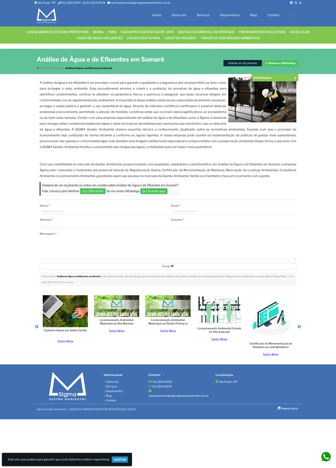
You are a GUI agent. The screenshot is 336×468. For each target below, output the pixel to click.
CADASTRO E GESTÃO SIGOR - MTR (147, 32)
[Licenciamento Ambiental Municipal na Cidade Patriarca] (168, 306)
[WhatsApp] (300, 2)
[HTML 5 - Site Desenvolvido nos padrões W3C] (243, 408)
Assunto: (177, 219)
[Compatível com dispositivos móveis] (270, 408)
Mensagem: (48, 233)
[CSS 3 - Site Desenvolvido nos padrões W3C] (256, 408)
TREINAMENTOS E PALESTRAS (262, 32)
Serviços (203, 15)
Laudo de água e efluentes (99, 38)
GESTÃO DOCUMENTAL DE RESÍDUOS (206, 32)
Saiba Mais (65, 341)
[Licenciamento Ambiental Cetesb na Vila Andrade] (219, 310)
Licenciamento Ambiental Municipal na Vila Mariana (117, 321)
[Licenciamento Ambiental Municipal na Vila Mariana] (116, 306)
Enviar (166, 266)
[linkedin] (291, 2)
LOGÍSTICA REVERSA (180, 38)
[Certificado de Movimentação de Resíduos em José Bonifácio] (270, 317)
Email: (176, 205)
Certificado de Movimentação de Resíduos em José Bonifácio (270, 345)
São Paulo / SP (46, 2)
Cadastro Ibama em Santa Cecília (65, 330)
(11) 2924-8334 (71, 2)
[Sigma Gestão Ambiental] (67, 386)
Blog (253, 15)
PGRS (112, 32)
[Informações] (292, 16)
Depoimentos (230, 15)
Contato (273, 15)
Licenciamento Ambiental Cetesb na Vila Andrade (219, 330)
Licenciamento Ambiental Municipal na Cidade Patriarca (168, 321)
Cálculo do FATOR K (143, 38)
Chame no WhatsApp (282, 63)
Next (299, 327)
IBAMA (98, 32)
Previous (37, 327)
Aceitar (120, 459)
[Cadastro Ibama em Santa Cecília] (65, 311)
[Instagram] (296, 2)
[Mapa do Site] (233, 408)
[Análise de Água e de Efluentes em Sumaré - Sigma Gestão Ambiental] (46, 16)
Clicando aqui (155, 191)
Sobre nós (179, 15)
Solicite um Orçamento (242, 63)
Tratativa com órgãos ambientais (230, 38)
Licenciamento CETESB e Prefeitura (58, 32)
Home (156, 15)
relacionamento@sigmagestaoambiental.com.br (141, 2)
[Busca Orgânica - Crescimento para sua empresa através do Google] (287, 408)
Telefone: (46, 219)
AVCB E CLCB (299, 32)
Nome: (45, 205)
